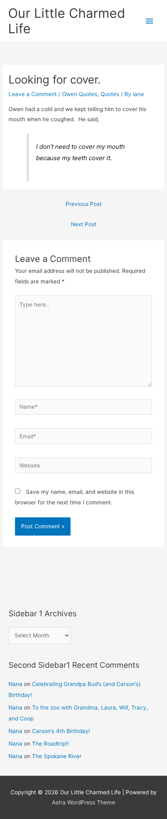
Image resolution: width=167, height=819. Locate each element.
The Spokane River (56, 756)
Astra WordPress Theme (83, 802)
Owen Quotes (79, 94)
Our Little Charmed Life (66, 20)
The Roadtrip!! (50, 743)
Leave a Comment (33, 94)
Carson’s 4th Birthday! (61, 731)
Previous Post (84, 204)
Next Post (83, 224)
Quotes (110, 94)
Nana (15, 684)
